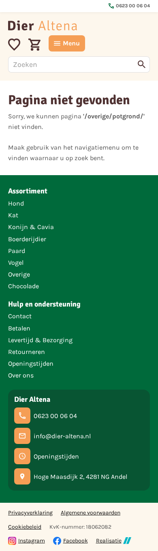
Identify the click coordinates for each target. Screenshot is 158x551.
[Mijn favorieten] (14, 43)
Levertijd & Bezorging (40, 340)
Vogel (15, 262)
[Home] (42, 25)
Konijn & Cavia (31, 227)
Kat (13, 215)
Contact (20, 316)
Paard (16, 251)
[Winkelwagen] (34, 43)
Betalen (19, 328)
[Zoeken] (142, 64)
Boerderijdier (27, 239)
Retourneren (26, 352)
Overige (19, 274)
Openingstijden (30, 363)
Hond (16, 203)
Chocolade (23, 286)
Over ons (21, 375)
